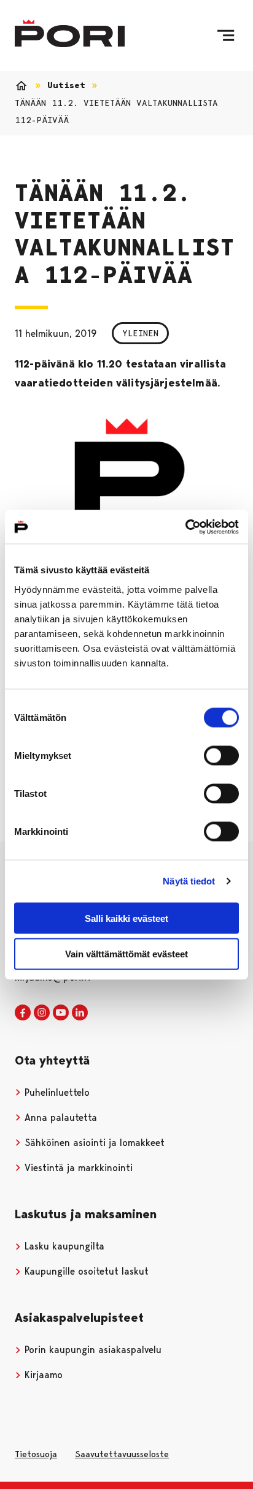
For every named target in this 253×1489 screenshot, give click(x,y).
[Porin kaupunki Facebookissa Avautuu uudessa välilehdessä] (23, 1013)
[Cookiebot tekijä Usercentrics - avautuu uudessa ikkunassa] (185, 527)
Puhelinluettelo (55, 1092)
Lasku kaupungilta (62, 1246)
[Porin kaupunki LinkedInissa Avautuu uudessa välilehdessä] (80, 1013)
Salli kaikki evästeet (126, 918)
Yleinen (140, 333)
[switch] (221, 755)
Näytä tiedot (189, 881)
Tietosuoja (36, 1454)
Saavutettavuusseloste (122, 1454)
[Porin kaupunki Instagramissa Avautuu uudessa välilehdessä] (42, 1013)
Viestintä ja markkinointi (77, 1168)
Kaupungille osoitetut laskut (85, 1271)
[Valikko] (225, 35)
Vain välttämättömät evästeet (126, 954)
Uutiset (66, 85)
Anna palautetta (59, 1117)
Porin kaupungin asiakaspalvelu (91, 1349)
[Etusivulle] (70, 33)
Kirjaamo (42, 1375)
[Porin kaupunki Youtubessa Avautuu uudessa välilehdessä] (61, 1013)
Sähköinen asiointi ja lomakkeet (93, 1142)
